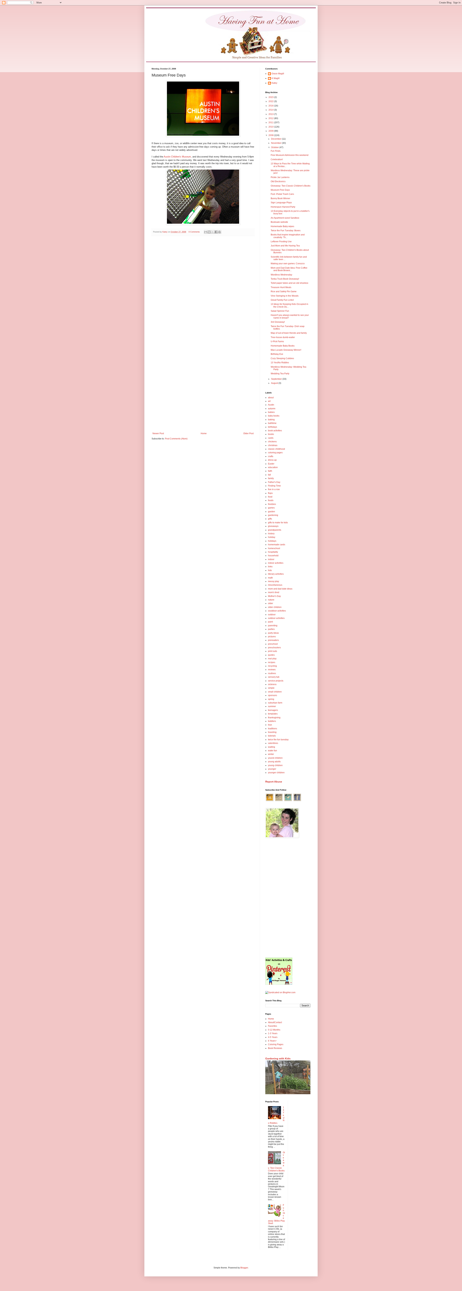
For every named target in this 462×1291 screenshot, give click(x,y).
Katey (274, 83)
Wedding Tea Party (280, 373)
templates (273, 714)
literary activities (276, 574)
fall (269, 475)
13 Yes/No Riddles (280, 362)
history (271, 533)
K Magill (276, 78)
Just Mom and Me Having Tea (285, 245)
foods (270, 500)
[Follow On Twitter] (288, 801)
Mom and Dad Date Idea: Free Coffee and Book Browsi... (289, 269)
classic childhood (276, 449)
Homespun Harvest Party (283, 207)
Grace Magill (278, 73)
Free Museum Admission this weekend (289, 155)
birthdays (272, 427)
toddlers (272, 721)
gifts (270, 519)
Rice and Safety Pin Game (284, 291)
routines (272, 673)
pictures (272, 636)
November (276, 143)
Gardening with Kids (278, 1058)
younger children (276, 772)
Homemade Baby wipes (282, 226)
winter (271, 754)
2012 (271, 118)
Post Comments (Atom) (176, 438)
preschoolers (274, 647)
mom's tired (273, 592)
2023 (271, 97)
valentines (273, 743)
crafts (270, 456)
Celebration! (277, 159)
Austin (271, 405)
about (271, 397)
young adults (274, 761)
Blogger (244, 1267)
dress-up (272, 460)
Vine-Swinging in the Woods (284, 296)
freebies (272, 504)
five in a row (274, 489)
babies (271, 412)
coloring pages (275, 452)
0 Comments (194, 232)
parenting (272, 625)
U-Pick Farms (277, 341)
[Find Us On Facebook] (297, 801)
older (270, 603)
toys (270, 725)
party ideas (273, 633)
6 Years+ (272, 1041)
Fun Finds (275, 151)
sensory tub (273, 677)
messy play (273, 581)
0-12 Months (274, 1030)
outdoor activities (276, 618)
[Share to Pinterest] (219, 232)
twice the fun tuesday (278, 739)
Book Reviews (275, 1048)
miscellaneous (275, 585)
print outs (272, 651)
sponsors (272, 695)
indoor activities (275, 563)
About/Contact (275, 1022)
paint (270, 622)
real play (272, 658)
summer (272, 706)
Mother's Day (274, 596)
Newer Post (158, 433)
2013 (271, 114)
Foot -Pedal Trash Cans (282, 194)
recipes (271, 662)
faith (270, 471)
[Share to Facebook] (216, 232)
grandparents (274, 530)
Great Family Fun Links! (282, 300)
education (273, 467)
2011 (271, 122)
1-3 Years (272, 1033)
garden (271, 511)
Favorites (272, 1026)
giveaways (273, 526)
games (271, 508)
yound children (275, 758)
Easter (271, 464)
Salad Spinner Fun (280, 311)
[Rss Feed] (269, 801)
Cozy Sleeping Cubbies (282, 358)
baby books (273, 416)
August (274, 383)
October (275, 147)
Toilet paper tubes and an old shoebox (289, 283)
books (271, 434)
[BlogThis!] (209, 232)
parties (271, 629)
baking (271, 419)
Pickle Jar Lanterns (280, 177)
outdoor (272, 614)
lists (270, 570)
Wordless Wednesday (281, 274)
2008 (271, 135)
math (270, 578)
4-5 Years (272, 1037)
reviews (272, 669)
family (271, 478)
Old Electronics (278, 181)
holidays (272, 541)
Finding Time (274, 486)
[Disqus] (203, 285)
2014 (271, 110)
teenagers (273, 710)
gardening (273, 515)
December (276, 139)
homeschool (274, 548)
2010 (271, 127)
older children (275, 607)
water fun (272, 750)
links (270, 566)
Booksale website (279, 222)
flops (270, 493)
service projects (275, 681)
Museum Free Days (280, 190)
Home (204, 433)
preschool (273, 644)
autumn (271, 408)
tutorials (272, 736)
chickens (272, 441)
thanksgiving (274, 717)
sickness (272, 684)
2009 (271, 131)
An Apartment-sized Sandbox (285, 218)
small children (275, 692)
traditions (272, 728)
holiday (271, 537)
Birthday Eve (277, 354)
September (276, 379)
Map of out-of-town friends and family (289, 333)
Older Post (248, 433)
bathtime (272, 423)
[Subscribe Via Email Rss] (278, 801)
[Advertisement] (287, 898)
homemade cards (276, 544)
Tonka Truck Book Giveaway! (285, 279)
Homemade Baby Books (283, 346)
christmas (272, 445)
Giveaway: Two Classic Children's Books (290, 186)
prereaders (273, 640)
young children (275, 765)
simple (271, 688)
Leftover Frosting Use (281, 241)
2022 (271, 101)
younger (272, 769)
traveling (272, 732)
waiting (271, 747)
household (273, 555)
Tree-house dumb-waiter (283, 337)
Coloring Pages (275, 1044)
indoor (271, 559)
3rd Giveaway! (278, 322)
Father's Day (274, 482)
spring (271, 699)
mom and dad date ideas (280, 589)
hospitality (273, 552)
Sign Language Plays (281, 202)
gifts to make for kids (278, 522)
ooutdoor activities (277, 611)
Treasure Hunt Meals (281, 287)
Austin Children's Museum (177, 156)
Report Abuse (273, 781)
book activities (275, 430)
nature (271, 600)
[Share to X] (212, 232)
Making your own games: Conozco (288, 263)
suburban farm (275, 703)
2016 (271, 105)
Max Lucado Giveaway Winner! (286, 350)
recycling (272, 666)
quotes (271, 655)
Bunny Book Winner (280, 198)
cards (270, 438)
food (270, 497)
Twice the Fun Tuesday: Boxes (285, 230)
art (269, 401)
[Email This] (206, 232)
